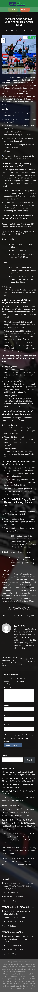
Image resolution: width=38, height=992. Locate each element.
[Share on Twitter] (17, 608)
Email (7, 715)
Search (4, 756)
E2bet (13, 93)
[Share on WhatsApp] (9, 608)
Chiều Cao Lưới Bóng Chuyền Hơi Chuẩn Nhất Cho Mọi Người (28, 661)
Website (7, 725)
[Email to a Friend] (21, 608)
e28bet (31, 601)
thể (15, 598)
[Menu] (3, 3)
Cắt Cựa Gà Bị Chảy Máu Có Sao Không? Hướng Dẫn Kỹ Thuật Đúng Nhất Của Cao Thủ (17, 840)
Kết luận (7, 151)
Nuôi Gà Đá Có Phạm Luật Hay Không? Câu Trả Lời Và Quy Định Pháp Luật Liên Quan (18, 826)
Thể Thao (19, 16)
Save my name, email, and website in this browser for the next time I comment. (18, 738)
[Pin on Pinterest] (24, 608)
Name (7, 705)
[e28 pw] (19, 3)
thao (18, 598)
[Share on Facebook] (13, 608)
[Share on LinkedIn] (28, 608)
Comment (8, 687)
